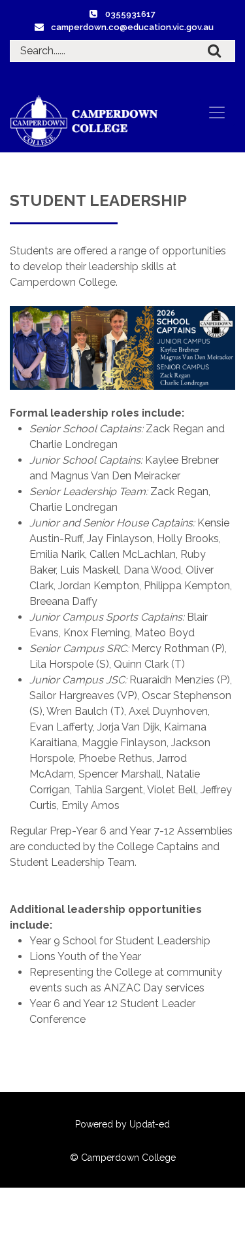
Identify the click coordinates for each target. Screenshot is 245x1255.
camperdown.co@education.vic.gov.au (132, 27)
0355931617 (130, 14)
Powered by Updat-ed (122, 1124)
